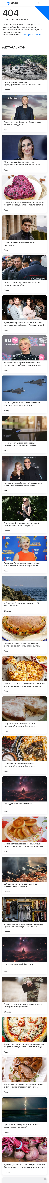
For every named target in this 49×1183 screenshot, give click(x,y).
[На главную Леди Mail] (14, 3)
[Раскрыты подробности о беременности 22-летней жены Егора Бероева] (24, 474)
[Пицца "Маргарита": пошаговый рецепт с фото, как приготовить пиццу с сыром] (24, 675)
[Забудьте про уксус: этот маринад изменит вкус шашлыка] (24, 875)
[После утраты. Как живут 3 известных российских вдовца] (24, 113)
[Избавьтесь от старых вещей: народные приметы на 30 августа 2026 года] (24, 915)
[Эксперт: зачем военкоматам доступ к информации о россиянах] (24, 995)
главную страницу (32, 34)
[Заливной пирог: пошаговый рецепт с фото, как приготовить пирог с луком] (24, 635)
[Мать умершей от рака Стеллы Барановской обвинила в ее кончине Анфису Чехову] (24, 154)
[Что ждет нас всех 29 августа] (24, 795)
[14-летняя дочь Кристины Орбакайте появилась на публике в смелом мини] (24, 354)
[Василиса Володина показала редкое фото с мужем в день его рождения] (24, 554)
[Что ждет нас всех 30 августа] (24, 955)
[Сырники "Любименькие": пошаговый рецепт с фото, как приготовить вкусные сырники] (24, 835)
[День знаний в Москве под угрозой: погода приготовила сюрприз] (24, 514)
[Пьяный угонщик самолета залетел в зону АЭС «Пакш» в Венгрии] (24, 394)
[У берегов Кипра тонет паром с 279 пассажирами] (24, 595)
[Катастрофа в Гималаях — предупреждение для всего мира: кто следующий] (24, 73)
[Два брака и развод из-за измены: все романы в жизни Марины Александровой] (24, 314)
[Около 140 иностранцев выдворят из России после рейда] (24, 274)
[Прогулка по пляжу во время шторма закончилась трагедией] (24, 1116)
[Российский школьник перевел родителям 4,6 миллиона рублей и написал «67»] (24, 434)
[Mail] (8, 3)
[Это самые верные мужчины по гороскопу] (24, 234)
